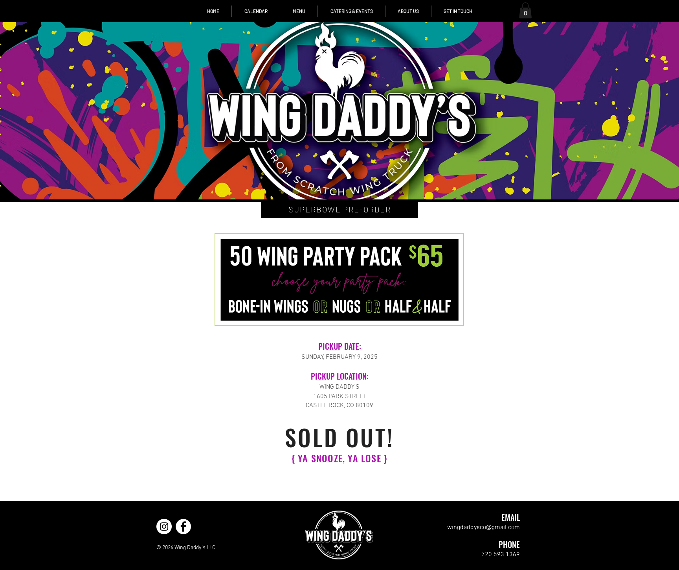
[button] (525, 10)
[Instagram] (164, 526)
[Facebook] (183, 526)
